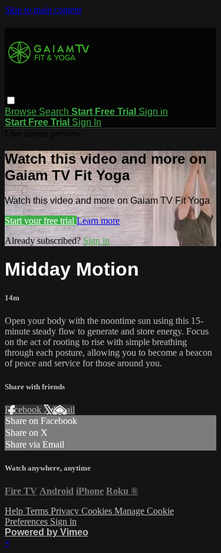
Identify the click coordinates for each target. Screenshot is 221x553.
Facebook (24, 410)
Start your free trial (41, 221)
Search (55, 112)
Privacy (66, 511)
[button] (11, 100)
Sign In (86, 122)
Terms (38, 511)
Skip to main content (43, 10)
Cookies (97, 511)
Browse (22, 112)
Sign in (153, 112)
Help (15, 511)
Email (64, 410)
